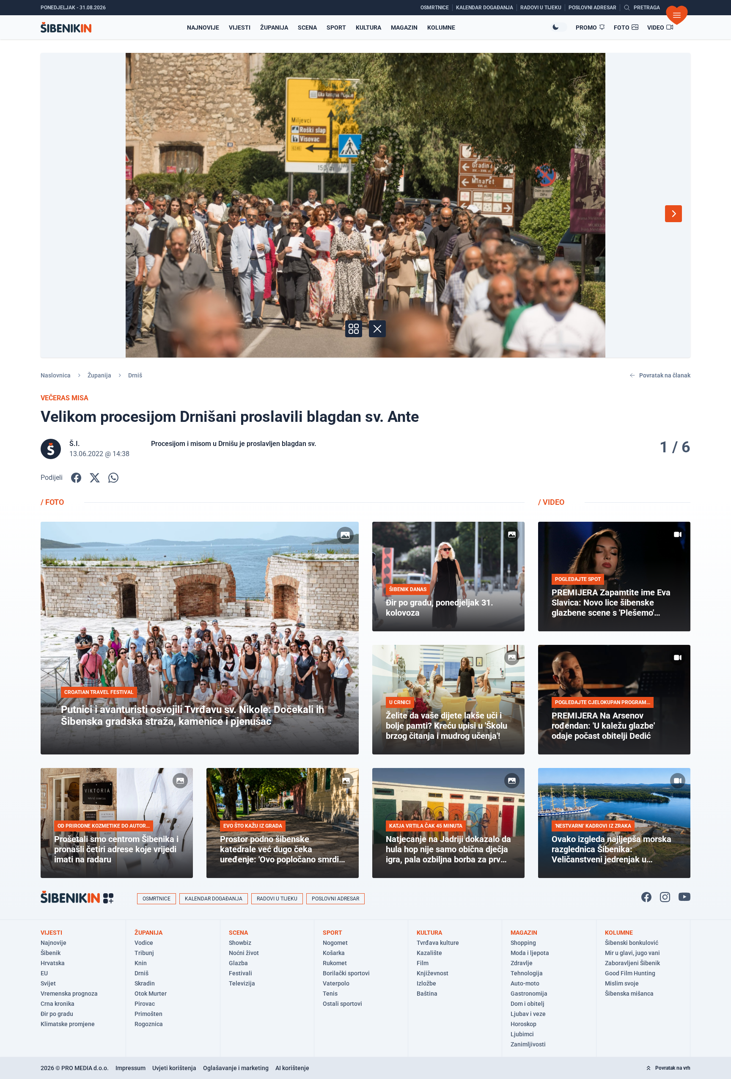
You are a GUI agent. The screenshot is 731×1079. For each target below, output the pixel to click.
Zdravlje (522, 963)
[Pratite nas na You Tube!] (684, 897)
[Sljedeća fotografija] (673, 213)
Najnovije (203, 27)
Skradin (145, 983)
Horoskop (523, 1024)
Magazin (404, 27)
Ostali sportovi (342, 1003)
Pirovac (145, 1003)
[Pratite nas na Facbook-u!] (646, 897)
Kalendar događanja (213, 899)
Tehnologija (527, 973)
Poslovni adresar (335, 899)
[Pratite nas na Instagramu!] (665, 897)
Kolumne (441, 27)
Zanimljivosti (528, 1044)
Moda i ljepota (530, 953)
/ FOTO (52, 502)
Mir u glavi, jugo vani (632, 953)
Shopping (523, 942)
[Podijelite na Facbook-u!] (76, 478)
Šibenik (50, 953)
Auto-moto (525, 983)
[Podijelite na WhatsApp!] (113, 478)
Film (423, 963)
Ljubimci (522, 1034)
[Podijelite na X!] (95, 478)
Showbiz (240, 942)
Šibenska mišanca (629, 993)
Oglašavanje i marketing (236, 1068)
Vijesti (239, 27)
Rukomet (335, 963)
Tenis (330, 993)
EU (44, 973)
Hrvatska (53, 963)
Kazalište (429, 953)
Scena (307, 27)
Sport (336, 27)
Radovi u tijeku (277, 899)
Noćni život (244, 953)
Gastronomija (529, 993)
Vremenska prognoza (69, 993)
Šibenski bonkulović (631, 942)
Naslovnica (56, 375)
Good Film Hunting (630, 973)
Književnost (432, 973)
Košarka (334, 953)
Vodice (144, 942)
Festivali (240, 973)
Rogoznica (149, 1024)
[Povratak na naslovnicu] (66, 27)
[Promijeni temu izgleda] (558, 27)
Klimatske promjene (68, 1024)
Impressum (130, 1068)
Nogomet (335, 942)
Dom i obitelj (527, 1003)
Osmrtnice (156, 899)
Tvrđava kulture (438, 942)
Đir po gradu (57, 1013)
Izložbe (426, 983)
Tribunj (144, 953)
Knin (141, 963)
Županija (274, 27)
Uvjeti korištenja (174, 1068)
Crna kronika (57, 1003)
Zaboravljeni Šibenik (632, 963)
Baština (427, 993)
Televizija (242, 983)
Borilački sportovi (346, 973)
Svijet (48, 983)
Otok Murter (151, 993)
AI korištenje (292, 1068)
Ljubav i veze (528, 1013)
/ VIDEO (551, 502)
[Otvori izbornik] (676, 15)
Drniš (135, 375)
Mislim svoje (622, 983)
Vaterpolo (336, 983)
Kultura (368, 27)
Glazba (238, 963)
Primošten (148, 1013)
